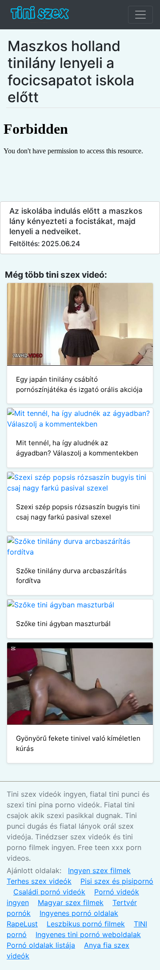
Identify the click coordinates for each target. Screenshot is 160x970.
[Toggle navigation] (140, 15)
